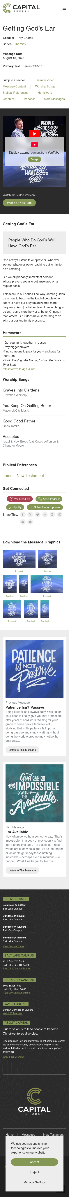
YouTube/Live (22, 499)
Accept (34, 159)
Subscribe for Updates (47, 507)
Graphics (9, 98)
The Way (20, 44)
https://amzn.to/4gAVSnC (19, 369)
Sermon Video (45, 80)
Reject (34, 1172)
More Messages (54, 98)
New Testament (30, 475)
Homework (45, 92)
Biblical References (15, 92)
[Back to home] (21, 8)
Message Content (14, 86)
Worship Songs (45, 86)
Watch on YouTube (19, 203)
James (9, 475)
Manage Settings (35, 1182)
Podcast (29, 98)
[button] (64, 8)
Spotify (17, 507)
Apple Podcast (51, 499)
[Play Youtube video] (34, 134)
